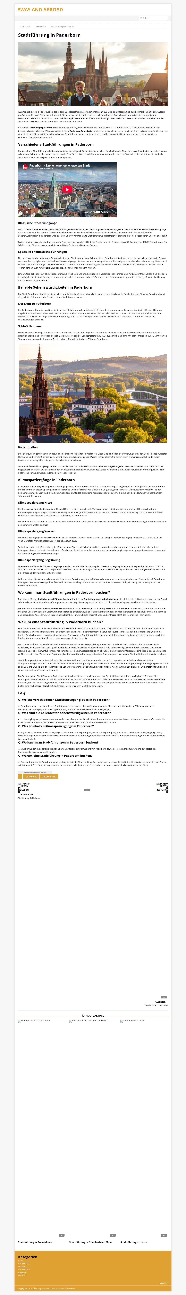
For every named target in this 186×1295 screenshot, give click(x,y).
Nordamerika (24, 1269)
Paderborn (30, 776)
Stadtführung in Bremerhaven (35, 1242)
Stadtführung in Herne (133, 1242)
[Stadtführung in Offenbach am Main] (93, 1129)
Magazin (21, 1266)
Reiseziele (22, 1275)
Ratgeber (22, 1272)
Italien (21, 1260)
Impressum (164, 1283)
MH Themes (70, 1288)
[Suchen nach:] (153, 17)
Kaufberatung (24, 1263)
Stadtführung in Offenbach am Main (90, 1242)
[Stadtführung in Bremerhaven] (42, 1129)
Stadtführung (49, 776)
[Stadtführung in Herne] (144, 1129)
